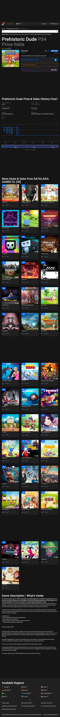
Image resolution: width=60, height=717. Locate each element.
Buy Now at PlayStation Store (30, 59)
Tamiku (42, 406)
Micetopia (4, 483)
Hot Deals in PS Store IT (46, 703)
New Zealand (27, 693)
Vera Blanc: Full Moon (7, 380)
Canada (45, 687)
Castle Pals (4, 202)
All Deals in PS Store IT (26, 703)
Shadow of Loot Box (6, 279)
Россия (25, 696)
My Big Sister (5, 330)
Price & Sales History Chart (14, 34)
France (45, 690)
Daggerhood (44, 559)
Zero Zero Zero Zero (45, 279)
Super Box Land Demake (46, 509)
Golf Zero (24, 380)
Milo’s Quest (44, 305)
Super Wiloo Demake (26, 432)
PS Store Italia (5, 703)
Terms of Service (23, 714)
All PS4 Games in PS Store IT (9, 709)
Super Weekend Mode (26, 457)
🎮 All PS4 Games (53, 23)
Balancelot (4, 585)
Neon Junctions (5, 228)
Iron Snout (4, 432)
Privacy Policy (15, 714)
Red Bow (4, 406)
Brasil (25, 687)
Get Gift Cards (26, 70)
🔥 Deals (44, 23)
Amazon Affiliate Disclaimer (35, 714)
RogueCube (4, 457)
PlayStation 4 (10, 23)
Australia (7, 687)
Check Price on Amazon (28, 65)
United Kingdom (47, 693)
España (25, 690)
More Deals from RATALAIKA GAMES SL (32, 34)
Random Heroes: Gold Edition (47, 380)
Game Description (47, 34)
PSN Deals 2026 (7, 714)
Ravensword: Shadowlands (28, 305)
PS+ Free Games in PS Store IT (48, 706)
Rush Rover (24, 330)
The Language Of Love (46, 432)
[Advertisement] (30, 11)
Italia (19, 23)
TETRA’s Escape (25, 228)
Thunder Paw (44, 483)
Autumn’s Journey (26, 509)
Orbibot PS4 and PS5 (26, 406)
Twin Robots (24, 253)
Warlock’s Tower (44, 253)
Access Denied (44, 228)
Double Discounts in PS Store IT (9, 706)
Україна (45, 696)
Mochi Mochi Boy (45, 457)
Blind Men (24, 483)
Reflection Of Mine (26, 202)
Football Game (5, 305)
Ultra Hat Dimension (26, 559)
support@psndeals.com (52, 714)
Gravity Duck (44, 330)
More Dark (24, 279)
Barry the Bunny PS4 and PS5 (47, 202)
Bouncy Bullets (5, 509)
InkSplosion (4, 253)
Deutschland (7, 690)
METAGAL (4, 559)
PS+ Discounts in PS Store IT (28, 706)
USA (5, 696)
